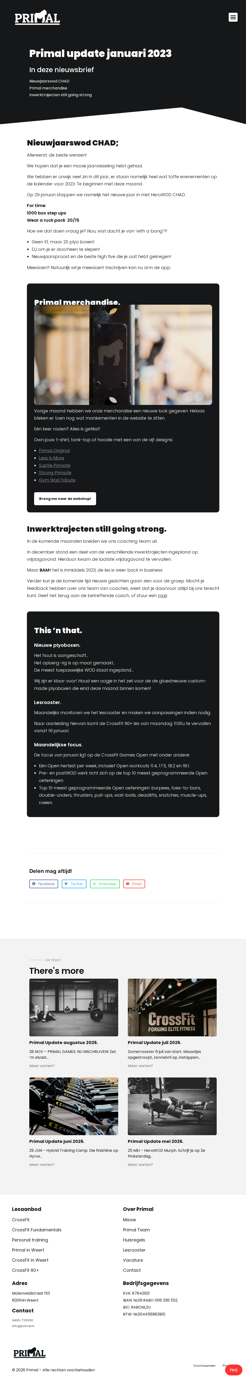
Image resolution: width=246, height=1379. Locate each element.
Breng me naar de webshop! (65, 498)
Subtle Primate (54, 465)
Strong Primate (55, 473)
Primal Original (54, 450)
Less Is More (51, 458)
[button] (233, 17)
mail (162, 595)
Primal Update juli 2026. (154, 1042)
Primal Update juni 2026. (57, 1141)
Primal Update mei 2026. (156, 1141)
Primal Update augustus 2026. (63, 1042)
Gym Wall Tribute (57, 480)
